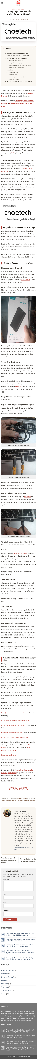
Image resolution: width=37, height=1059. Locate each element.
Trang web (6, 910)
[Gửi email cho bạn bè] (20, 788)
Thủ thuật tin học (6, 990)
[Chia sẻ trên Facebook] (13, 788)
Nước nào (14, 800)
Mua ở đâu (8, 800)
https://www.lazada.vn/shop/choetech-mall (15, 720)
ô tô (12, 153)
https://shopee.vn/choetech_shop (12, 732)
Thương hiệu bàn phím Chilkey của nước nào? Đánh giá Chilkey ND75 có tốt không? (20, 934)
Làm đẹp (4, 980)
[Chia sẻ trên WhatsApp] (10, 788)
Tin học (3, 994)
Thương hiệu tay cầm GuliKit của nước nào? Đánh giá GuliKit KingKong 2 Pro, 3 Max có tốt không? (20, 952)
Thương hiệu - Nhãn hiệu (23, 800)
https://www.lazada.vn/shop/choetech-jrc (14, 713)
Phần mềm (4, 984)
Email (5, 902)
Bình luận (6, 879)
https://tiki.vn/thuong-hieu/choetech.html (14, 737)
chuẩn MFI (27, 497)
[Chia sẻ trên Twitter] (16, 788)
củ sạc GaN (19, 386)
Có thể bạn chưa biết (18, 9)
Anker (15, 553)
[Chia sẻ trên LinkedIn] (26, 788)
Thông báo (4, 987)
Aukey (20, 553)
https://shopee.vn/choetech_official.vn (13, 725)
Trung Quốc (18, 802)
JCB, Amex (12, 750)
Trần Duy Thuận (24, 19)
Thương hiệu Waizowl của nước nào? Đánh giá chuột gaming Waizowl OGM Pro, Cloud (20, 958)
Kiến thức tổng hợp (7, 977)
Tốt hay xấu (32, 800)
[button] (2, 3)
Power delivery (25, 280)
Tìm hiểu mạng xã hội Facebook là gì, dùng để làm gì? (8, 860)
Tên (4, 894)
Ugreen (25, 553)
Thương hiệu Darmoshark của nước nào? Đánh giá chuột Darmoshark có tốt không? (20, 945)
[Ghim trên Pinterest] (23, 788)
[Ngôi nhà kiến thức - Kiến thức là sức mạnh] (18, 3)
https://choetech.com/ (8, 755)
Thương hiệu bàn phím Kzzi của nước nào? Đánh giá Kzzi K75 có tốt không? (21, 940)
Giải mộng (4, 974)
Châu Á (3, 800)
